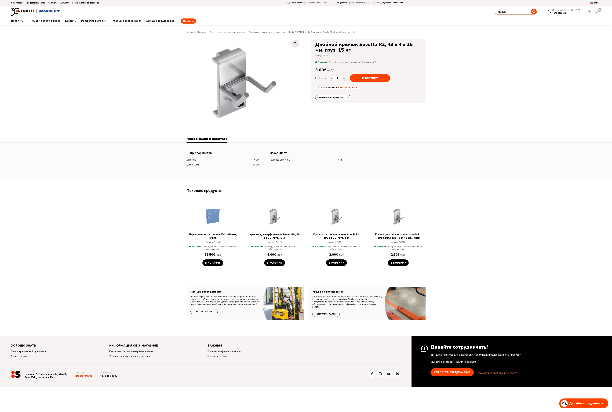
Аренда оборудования (160, 20)
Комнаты (70, 20)
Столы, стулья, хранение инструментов (227, 32)
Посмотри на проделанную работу (497, 373)
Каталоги (64, 3)
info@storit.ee (83, 375)
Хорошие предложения (127, 20)
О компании (16, 3)
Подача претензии (217, 356)
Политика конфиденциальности (224, 351)
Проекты (188, 20)
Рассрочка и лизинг (93, 20)
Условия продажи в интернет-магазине (130, 356)
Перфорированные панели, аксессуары (267, 32)
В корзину (370, 78)
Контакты (52, 3)
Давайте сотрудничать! (586, 403)
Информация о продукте (330, 97)
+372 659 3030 (559, 13)
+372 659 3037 (108, 375)
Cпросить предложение (452, 372)
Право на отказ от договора (85, 3)
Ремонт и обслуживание (45, 20)
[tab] (206, 139)
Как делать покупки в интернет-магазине (131, 351)
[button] (295, 44)
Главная (190, 32)
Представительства (35, 3)
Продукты (17, 20)
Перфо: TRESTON (296, 32)
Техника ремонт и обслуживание (28, 351)
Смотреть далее (204, 312)
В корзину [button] (213, 263)
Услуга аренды (19, 356)
